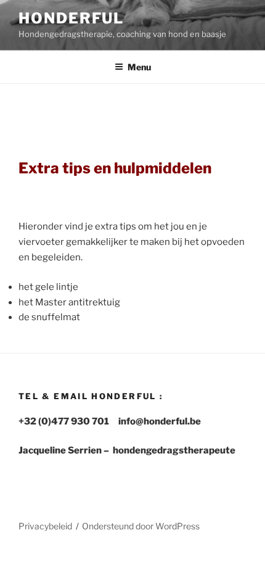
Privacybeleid (45, 526)
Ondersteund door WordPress (141, 526)
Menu (139, 67)
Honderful (71, 18)
